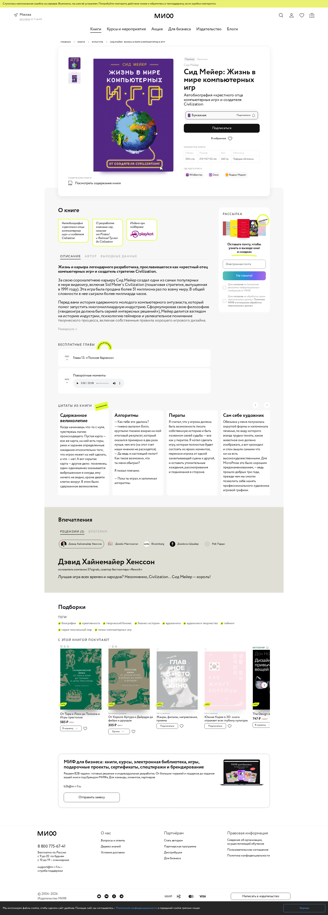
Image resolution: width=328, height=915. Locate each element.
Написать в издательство (260, 896)
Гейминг (229, 623)
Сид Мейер (191, 65)
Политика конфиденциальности (248, 856)
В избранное (218, 138)
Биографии (69, 623)
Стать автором (173, 841)
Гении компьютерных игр (115, 630)
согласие (238, 284)
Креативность (91, 623)
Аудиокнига (173, 623)
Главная (66, 42)
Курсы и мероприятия (126, 29)
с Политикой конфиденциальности (135, 908)
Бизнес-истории (149, 623)
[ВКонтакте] (106, 896)
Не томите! (244, 275)
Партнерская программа (180, 847)
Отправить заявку (92, 797)
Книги (95, 29)
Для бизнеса (179, 29)
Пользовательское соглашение (247, 850)
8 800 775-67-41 (51, 846)
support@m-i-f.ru (49, 867)
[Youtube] (99, 896)
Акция (157, 29)
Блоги (232, 29)
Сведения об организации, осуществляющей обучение (245, 842)
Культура (97, 42)
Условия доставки (113, 853)
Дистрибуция (173, 853)
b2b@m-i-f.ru (72, 786)
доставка (25, 19)
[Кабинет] (291, 15)
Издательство (209, 29)
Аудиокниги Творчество (202, 623)
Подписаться (221, 128)
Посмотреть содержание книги (98, 183)
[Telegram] (122, 896)
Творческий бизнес (119, 623)
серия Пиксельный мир (77, 630)
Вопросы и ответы (113, 841)
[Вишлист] (301, 15)
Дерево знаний (111, 847)
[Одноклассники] (114, 896)
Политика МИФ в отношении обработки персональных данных (246, 303)
